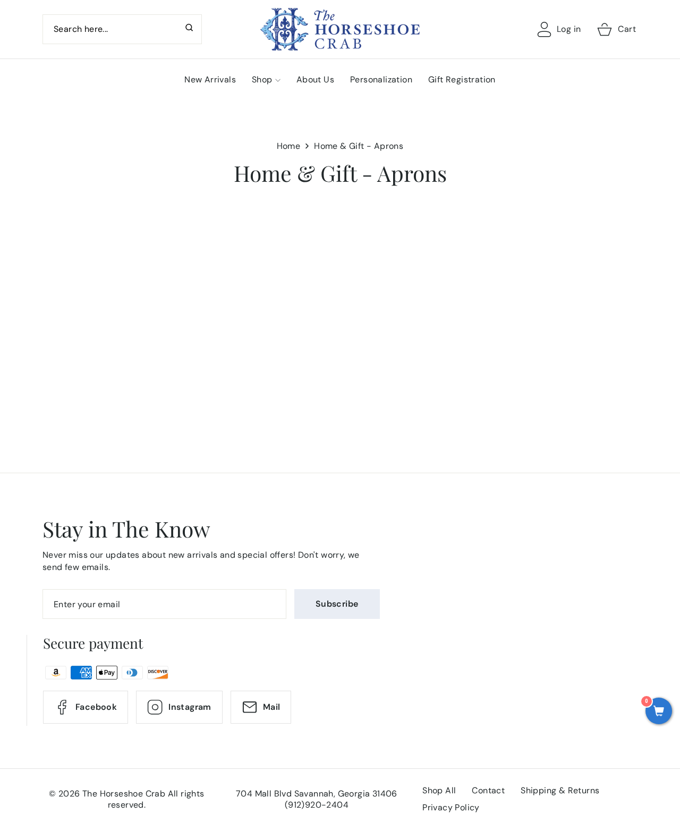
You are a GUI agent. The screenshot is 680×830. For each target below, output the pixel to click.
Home (289, 146)
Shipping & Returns (560, 790)
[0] (658, 712)
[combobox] (122, 29)
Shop (262, 79)
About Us (315, 79)
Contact (488, 790)
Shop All (439, 790)
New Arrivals (210, 79)
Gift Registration (462, 79)
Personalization (381, 79)
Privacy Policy (451, 807)
